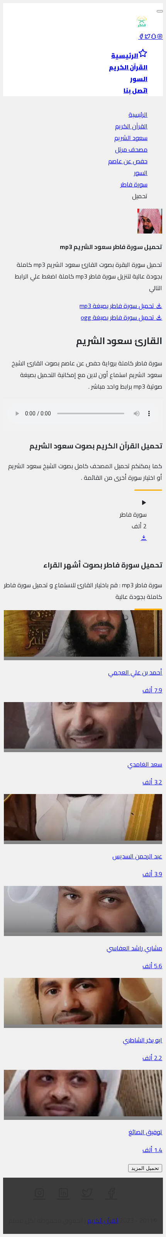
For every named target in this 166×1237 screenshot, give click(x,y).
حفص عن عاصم (127, 161)
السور (140, 172)
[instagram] (160, 36)
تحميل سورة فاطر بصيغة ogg (118, 317)
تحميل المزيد (145, 1168)
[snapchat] (154, 36)
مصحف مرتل (131, 149)
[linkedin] (63, 1193)
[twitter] (147, 36)
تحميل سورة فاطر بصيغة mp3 (118, 305)
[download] (144, 537)
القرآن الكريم (131, 126)
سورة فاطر (133, 184)
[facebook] (141, 36)
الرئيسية (138, 114)
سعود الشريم (130, 138)
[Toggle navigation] (160, 11)
